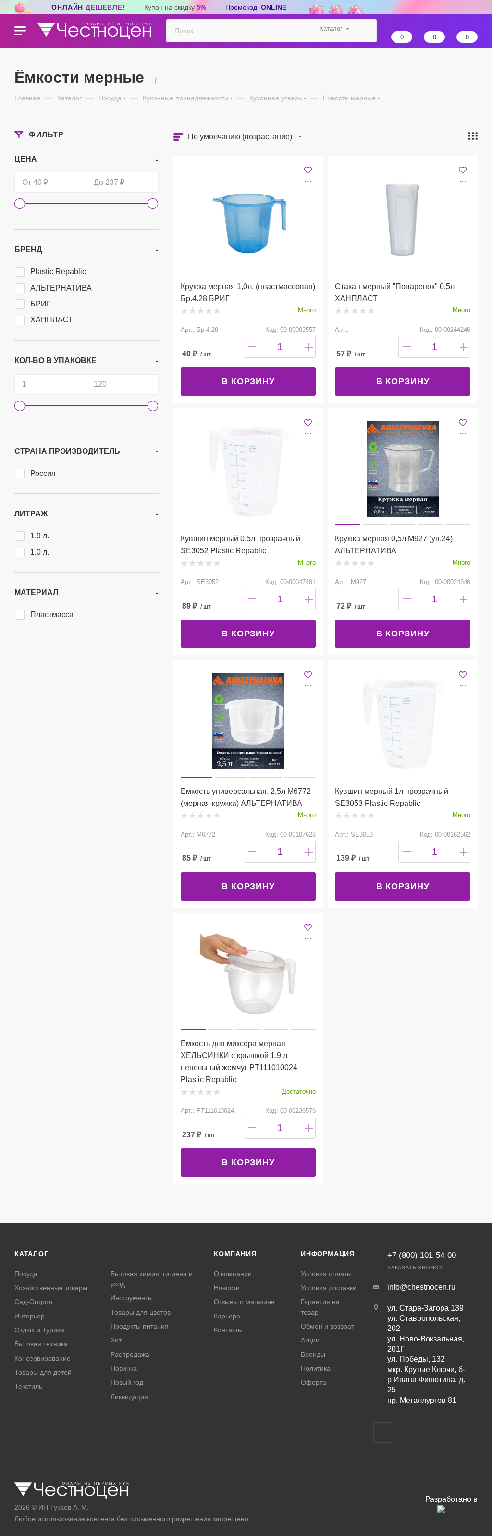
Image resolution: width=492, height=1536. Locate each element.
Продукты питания (140, 1326)
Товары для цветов (141, 1312)
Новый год (127, 1382)
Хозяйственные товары (50, 1288)
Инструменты (132, 1298)
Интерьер (29, 1316)
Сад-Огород (33, 1301)
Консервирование (42, 1358)
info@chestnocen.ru (421, 1287)
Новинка (124, 1368)
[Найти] (365, 30)
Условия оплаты (326, 1274)
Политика (316, 1368)
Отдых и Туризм (39, 1330)
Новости (227, 1288)
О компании (233, 1274)
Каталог (31, 1253)
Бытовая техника (41, 1344)
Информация (328, 1253)
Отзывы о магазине (244, 1301)
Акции (310, 1340)
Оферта (313, 1382)
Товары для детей (43, 1372)
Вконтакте (383, 1432)
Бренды (313, 1354)
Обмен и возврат (327, 1326)
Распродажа (130, 1354)
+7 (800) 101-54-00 (421, 1255)
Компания (235, 1253)
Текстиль (28, 1386)
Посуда (25, 1274)
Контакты (228, 1330)
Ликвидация (129, 1397)
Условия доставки (329, 1288)
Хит (116, 1340)
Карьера (227, 1316)
